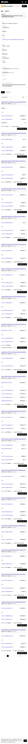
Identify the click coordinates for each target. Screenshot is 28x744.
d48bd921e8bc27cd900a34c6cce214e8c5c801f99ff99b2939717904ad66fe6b (14, 102)
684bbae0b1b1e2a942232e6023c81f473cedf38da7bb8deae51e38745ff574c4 (14, 244)
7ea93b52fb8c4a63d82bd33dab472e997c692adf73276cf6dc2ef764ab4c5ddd (14, 550)
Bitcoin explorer (8, 6)
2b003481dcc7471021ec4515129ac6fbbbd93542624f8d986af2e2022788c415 (14, 352)
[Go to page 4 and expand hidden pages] (17, 656)
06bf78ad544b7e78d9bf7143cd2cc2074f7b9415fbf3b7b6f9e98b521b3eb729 (14, 188)
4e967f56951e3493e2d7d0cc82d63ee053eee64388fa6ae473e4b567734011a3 (14, 216)
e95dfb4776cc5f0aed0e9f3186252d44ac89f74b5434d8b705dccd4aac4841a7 (14, 133)
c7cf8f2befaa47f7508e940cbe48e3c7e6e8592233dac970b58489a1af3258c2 (14, 525)
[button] (4, 3)
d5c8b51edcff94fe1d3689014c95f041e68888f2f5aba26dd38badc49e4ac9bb (14, 470)
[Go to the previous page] (5, 656)
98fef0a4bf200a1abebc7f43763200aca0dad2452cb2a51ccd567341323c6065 (14, 439)
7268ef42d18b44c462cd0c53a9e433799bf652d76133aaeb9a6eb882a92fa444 (14, 296)
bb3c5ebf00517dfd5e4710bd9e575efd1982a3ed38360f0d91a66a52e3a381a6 (14, 376)
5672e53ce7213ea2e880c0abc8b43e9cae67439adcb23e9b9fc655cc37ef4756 (14, 411)
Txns (3, 92)
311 (20, 655)
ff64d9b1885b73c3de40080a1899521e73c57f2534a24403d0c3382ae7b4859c (14, 629)
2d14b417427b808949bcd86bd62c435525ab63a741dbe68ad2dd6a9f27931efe (14, 498)
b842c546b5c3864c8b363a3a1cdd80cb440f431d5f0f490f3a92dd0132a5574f (14, 324)
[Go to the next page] (23, 656)
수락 (25, 740)
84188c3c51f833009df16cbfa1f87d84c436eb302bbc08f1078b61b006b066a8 (14, 268)
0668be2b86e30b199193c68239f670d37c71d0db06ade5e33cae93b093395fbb (14, 161)
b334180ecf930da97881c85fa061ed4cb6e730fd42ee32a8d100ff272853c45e (14, 574)
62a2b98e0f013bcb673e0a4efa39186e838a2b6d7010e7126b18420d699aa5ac (14, 602)
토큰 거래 (8, 92)
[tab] (3, 92)
